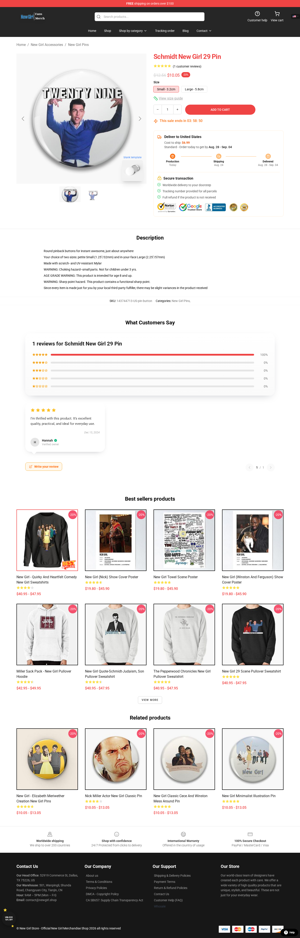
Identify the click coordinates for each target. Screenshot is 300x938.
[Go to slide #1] (70, 194)
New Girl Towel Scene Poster (176, 577)
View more (150, 700)
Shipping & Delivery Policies (172, 875)
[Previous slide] (23, 118)
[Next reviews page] (271, 467)
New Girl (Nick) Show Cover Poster (111, 577)
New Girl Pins (78, 45)
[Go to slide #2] (92, 194)
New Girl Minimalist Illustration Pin (249, 796)
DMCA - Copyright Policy (102, 894)
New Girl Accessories (47, 45)
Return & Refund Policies (170, 888)
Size (156, 82)
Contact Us (161, 894)
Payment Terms (164, 881)
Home (21, 45)
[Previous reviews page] (249, 467)
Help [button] (292, 932)
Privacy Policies (96, 888)
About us (92, 875)
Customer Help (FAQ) (168, 900)
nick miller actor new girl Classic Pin (113, 796)
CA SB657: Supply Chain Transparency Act (114, 900)
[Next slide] (139, 118)
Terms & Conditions (99, 881)
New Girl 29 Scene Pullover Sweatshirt (251, 671)
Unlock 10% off (9, 918)
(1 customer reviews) (187, 66)
